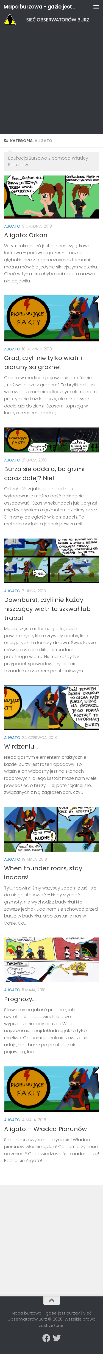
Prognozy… (20, 999)
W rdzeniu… (21, 746)
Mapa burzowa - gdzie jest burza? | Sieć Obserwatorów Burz (41, 6)
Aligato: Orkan (26, 235)
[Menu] (96, 7)
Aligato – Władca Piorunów (45, 1129)
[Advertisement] (51, 80)
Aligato (12, 226)
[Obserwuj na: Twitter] (57, 1338)
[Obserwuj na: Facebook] (46, 1338)
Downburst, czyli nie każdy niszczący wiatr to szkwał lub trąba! (47, 609)
